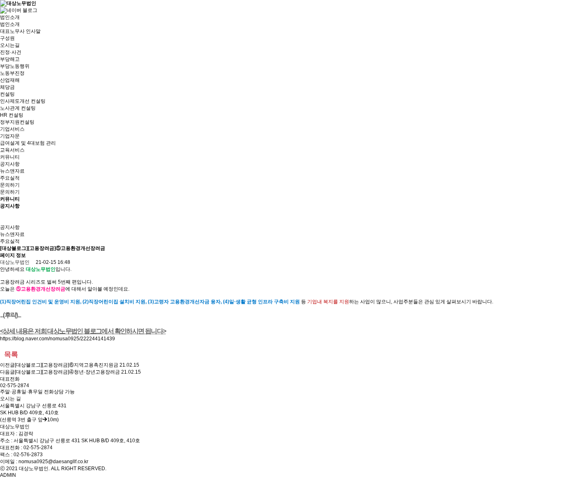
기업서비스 (12, 129)
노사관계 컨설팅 (18, 108)
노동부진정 (12, 73)
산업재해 (10, 80)
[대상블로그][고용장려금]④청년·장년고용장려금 (67, 372)
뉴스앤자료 (12, 171)
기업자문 (10, 136)
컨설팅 (7, 94)
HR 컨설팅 (11, 115)
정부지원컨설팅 (17, 122)
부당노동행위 (15, 66)
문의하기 (10, 185)
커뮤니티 (10, 157)
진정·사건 (10, 52)
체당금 (7, 87)
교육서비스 (12, 150)
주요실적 (10, 178)
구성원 (7, 38)
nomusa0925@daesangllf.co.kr (53, 461)
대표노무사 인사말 (20, 31)
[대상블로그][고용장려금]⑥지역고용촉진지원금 (66, 365)
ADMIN (8, 475)
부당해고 (10, 59)
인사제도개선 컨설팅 (23, 101)
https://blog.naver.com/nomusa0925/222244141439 (57, 339)
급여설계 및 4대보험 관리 (28, 143)
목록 (11, 354)
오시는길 (10, 45)
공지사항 (10, 164)
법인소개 (10, 17)
